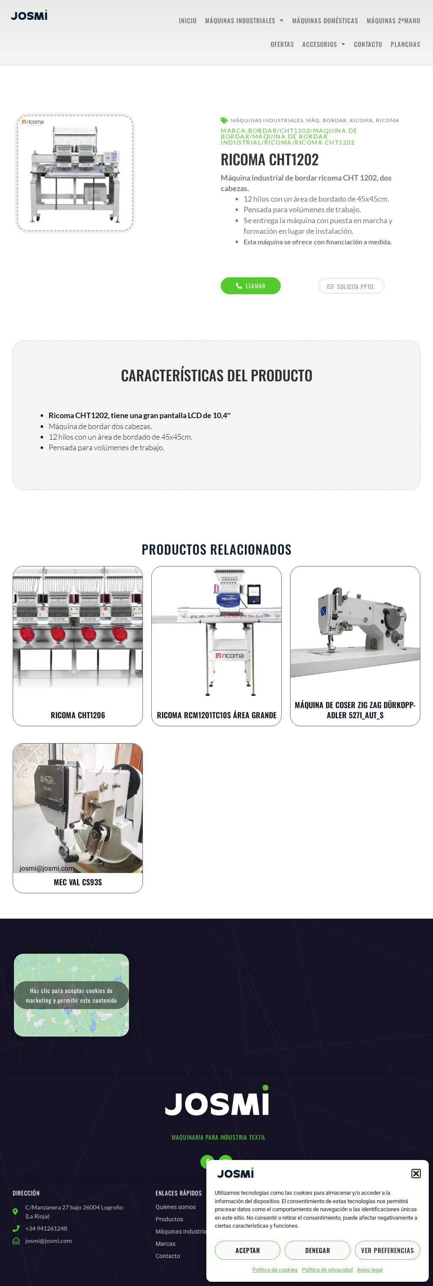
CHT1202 (295, 130)
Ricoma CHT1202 (325, 142)
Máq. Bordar (326, 120)
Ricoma (361, 120)
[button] (416, 1173)
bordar (262, 130)
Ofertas (282, 44)
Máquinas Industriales (240, 20)
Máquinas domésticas (325, 20)
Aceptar (248, 1250)
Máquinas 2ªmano (393, 20)
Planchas (405, 44)
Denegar (317, 1250)
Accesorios (319, 44)
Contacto (368, 44)
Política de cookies (275, 1270)
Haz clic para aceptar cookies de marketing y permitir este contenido (71, 995)
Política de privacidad (327, 1270)
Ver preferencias (387, 1250)
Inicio (188, 20)
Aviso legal (370, 1270)
